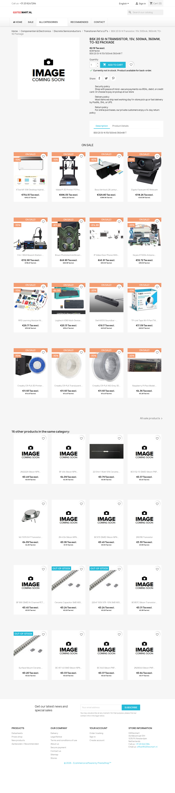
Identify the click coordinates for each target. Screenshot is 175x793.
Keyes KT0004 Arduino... (144, 255)
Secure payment (58, 747)
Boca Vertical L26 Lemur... (106, 189)
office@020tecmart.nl (147, 746)
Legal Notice (56, 736)
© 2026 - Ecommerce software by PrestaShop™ (87, 763)
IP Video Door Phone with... (106, 255)
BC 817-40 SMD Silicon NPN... (68, 667)
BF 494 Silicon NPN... (68, 471)
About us (55, 744)
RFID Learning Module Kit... (30, 320)
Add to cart (113, 64)
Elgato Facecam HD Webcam (144, 189)
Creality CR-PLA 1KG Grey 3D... (106, 385)
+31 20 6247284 (28, 3)
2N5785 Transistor (144, 537)
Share (99, 78)
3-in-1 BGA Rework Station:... (30, 255)
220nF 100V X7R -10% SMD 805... (106, 602)
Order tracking (96, 733)
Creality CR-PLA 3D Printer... (31, 385)
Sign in (93, 736)
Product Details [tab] (120, 125)
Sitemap (54, 754)
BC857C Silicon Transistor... (144, 602)
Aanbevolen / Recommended (25, 744)
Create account (97, 740)
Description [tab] (102, 125)
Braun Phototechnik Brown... (68, 255)
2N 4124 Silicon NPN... (68, 537)
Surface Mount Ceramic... (31, 667)
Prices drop (17, 736)
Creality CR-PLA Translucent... (68, 385)
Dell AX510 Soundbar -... (106, 320)
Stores (54, 758)
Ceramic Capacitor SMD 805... (68, 602)
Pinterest (113, 78)
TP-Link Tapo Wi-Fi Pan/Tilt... (144, 320)
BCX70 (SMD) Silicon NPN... (106, 537)
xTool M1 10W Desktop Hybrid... (30, 189)
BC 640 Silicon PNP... (106, 667)
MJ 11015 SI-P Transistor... (30, 537)
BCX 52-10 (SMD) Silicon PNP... (144, 471)
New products (18, 740)
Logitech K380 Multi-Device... (68, 320)
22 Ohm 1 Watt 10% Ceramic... (106, 471)
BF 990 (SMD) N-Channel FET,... (30, 602)
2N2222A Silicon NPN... (30, 471)
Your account (98, 728)
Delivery (54, 733)
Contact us (56, 751)
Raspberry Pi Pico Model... (144, 385)
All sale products (151, 418)
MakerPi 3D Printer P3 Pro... (68, 189)
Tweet (106, 78)
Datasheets (17, 733)
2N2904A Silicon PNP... (144, 667)
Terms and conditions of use (64, 740)
